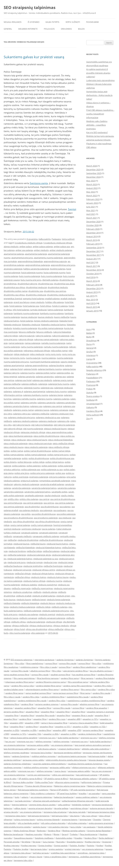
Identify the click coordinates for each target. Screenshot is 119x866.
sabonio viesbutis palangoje (26, 484)
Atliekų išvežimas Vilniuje (24, 830)
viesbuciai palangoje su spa (45, 558)
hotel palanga (15, 306)
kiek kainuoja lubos (60, 815)
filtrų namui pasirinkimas (24, 678)
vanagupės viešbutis (22, 536)
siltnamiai (8, 819)
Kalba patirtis (52, 22)
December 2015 (93, 288)
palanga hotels (30, 369)
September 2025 (93, 173)
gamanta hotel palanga (33, 298)
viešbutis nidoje (43, 607)
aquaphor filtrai (44, 708)
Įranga (89, 359)
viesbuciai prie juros (16, 562)
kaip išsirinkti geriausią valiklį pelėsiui (20, 749)
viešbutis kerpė (39, 599)
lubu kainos (75, 815)
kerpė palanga (26, 320)
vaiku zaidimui (64, 804)
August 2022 (92, 188)
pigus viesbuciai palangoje (16, 443)
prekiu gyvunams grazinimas (101, 823)
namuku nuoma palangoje (56, 346)
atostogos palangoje (13, 268)
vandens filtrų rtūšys (103, 685)
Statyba (89, 392)
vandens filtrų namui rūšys (22, 685)
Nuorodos (60, 841)
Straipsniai (106, 841)
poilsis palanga (19, 465)
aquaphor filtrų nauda (45, 715)
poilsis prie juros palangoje (42, 473)
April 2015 (90, 303)
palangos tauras (42, 410)
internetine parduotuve (44, 659)
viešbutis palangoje (32, 610)
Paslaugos (49, 29)
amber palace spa (62, 246)
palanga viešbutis (29, 384)
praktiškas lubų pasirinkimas (63, 853)
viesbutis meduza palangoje (22, 607)
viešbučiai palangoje (16, 555)
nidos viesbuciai (37, 354)
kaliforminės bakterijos (91, 782)
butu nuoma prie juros (31, 280)
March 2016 (91, 281)
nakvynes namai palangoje (46, 339)
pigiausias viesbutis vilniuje (33, 432)
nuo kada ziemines (23, 801)
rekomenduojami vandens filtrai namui (42, 689)
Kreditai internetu (92, 841)
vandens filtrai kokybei (105, 678)
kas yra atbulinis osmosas (101, 671)
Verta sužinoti (73, 22)
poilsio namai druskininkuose (37, 450)
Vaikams (90, 407)
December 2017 (93, 251)
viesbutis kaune (23, 599)
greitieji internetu (72, 849)
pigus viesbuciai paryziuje (40, 443)
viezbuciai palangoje (36, 621)
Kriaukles (78, 838)
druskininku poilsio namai (15, 291)
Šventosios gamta (39, 183)
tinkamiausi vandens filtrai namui (19, 682)
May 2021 (90, 210)
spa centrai (44, 499)
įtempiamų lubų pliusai (21, 853)
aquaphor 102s (34, 734)
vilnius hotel (19, 629)
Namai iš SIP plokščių (59, 789)
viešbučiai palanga (51, 551)
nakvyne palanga (43, 335)
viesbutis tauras (11, 618)
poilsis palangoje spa (30, 469)
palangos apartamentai (34, 391)
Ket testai (37, 841)
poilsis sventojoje (20, 477)
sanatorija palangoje (21, 488)
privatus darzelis (11, 812)
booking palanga (57, 268)
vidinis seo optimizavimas (63, 775)
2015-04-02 (28, 231)
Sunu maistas (48, 841)
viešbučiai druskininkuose (51, 540)
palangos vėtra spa (22, 413)
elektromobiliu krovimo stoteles (17, 827)
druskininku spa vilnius (14, 294)
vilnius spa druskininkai (36, 629)
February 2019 (92, 243)
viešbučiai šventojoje (53, 566)
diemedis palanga (50, 280)
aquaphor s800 (74, 719)
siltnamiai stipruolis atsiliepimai (46, 801)
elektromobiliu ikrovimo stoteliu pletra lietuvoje (66, 760)
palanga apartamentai (14, 365)
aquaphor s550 (74, 730)
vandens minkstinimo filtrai (89, 734)
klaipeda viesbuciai (12, 324)
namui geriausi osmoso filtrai (65, 693)
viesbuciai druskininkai (28, 540)
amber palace (25, 246)
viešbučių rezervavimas (42, 588)
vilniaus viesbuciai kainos (40, 625)
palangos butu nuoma (56, 391)
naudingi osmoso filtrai (60, 674)
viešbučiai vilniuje (23, 573)
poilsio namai (17, 450)
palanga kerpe (69, 369)
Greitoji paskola (61, 845)
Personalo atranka (12, 841)
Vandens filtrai (93, 411)
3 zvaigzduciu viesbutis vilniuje (28, 242)
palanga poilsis (63, 372)
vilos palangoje (38, 633)
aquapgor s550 (16, 723)
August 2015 (92, 292)
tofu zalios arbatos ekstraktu (53, 823)
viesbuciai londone (17, 551)
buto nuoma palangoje (29, 276)
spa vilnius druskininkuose (47, 521)
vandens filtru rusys (57, 719)
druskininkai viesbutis (58, 287)
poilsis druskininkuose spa (62, 458)
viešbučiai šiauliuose (13, 566)
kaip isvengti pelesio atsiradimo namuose (92, 745)
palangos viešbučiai (40, 413)
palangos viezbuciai (47, 421)
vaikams (25, 797)
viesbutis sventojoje (65, 614)
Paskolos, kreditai (20, 849)
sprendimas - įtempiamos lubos (91, 853)
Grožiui (89, 351)
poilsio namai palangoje (35, 454)
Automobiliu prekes (64, 838)
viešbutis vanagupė (28, 618)
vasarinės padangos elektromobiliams (49, 763)
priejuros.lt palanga (29, 480)
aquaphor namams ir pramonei (100, 711)
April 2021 (90, 214)
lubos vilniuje (104, 815)
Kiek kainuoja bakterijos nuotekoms (33, 789)
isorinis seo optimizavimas (38, 775)
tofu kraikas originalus (77, 823)
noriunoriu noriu (17, 358)
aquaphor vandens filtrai (25, 708)
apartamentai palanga (14, 254)
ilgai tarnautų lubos (38, 849)
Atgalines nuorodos (33, 834)
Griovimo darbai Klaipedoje (99, 830)
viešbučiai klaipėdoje (25, 547)
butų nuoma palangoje (51, 276)
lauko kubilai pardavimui (68, 737)
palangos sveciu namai (23, 410)
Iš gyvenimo (33, 22)
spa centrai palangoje (33, 503)
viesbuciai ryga (50, 562)
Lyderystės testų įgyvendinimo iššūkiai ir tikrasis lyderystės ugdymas (100, 84)
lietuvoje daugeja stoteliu (99, 760)
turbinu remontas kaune (24, 819)
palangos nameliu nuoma (24, 398)
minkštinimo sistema (29, 667)
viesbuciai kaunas (21, 543)
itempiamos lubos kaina (15, 815)
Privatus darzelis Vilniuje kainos (38, 786)
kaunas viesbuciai (29, 317)
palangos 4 (18, 391)
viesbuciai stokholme (33, 566)
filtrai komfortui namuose (48, 678)
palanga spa (60, 376)
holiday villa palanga (54, 302)
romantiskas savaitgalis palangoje (54, 480)
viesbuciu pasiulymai (47, 584)
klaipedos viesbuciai (31, 324)
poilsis (25, 458)
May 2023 (90, 180)
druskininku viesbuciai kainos (60, 294)
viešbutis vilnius (18, 621)
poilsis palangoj (33, 465)
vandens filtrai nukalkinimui (84, 667)
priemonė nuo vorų (89, 737)
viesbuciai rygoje (65, 562)
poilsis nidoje (38, 462)
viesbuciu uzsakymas (22, 592)
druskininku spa (35, 291)
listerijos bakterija (19, 804)
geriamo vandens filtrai (14, 711)
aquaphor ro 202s (51, 734)
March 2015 (91, 307)
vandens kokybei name (13, 689)
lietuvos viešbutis (44, 332)
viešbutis (37, 592)
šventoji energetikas (62, 525)
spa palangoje (46, 510)
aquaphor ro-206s (29, 730)
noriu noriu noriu (53, 354)
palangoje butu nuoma (58, 384)
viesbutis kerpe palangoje (58, 599)
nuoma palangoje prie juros (16, 361)
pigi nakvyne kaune (21, 424)
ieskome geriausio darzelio (101, 808)
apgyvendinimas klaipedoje (30, 261)
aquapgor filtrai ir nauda (82, 715)
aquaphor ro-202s (80, 726)
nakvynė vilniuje (25, 339)
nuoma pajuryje (33, 358)
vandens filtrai (27, 704)
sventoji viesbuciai (12, 529)
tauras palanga (48, 529)
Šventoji (72, 209)
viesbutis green (63, 595)
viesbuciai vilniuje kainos (43, 573)
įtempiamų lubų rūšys (23, 860)
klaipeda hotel (65, 320)
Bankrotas (41, 830)
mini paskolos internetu (58, 827)
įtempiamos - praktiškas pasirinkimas (85, 856)
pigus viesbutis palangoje (36, 447)
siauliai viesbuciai (52, 495)
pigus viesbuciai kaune (37, 439)
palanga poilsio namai (46, 372)
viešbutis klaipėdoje (30, 603)
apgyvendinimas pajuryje (55, 261)
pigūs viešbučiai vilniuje (63, 443)
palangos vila (63, 421)
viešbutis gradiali (23, 595)
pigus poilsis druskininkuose (46, 436)
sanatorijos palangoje (13, 491)
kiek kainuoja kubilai (97, 756)
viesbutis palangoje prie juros (55, 610)
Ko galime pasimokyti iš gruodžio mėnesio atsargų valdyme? (98, 73)
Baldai (81, 29)
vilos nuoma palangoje (19, 633)
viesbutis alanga (49, 592)
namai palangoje (16, 343)
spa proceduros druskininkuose (18, 517)
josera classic (60, 771)
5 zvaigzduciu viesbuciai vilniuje (57, 242)
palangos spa (36, 406)
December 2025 (93, 169)
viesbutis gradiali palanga (43, 595)
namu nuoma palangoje (32, 346)
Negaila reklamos (13, 22)
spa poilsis (26, 514)
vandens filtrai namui (70, 678)
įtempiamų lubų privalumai (15, 856)
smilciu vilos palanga (29, 499)
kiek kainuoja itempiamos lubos (101, 812)
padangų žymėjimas (65, 659)
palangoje (42, 384)
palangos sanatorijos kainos (16, 406)
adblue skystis (20, 808)
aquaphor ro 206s (68, 734)
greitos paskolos (56, 849)
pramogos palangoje (38, 477)
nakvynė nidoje (11, 335)
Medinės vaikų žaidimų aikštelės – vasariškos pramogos (96, 125)
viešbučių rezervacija (21, 588)
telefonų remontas (107, 737)
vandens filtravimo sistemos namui (51, 682)
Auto (88, 329)
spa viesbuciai (65, 517)
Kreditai (99, 845)
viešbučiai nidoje (34, 551)
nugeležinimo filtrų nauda (78, 697)
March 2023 (91, 184)
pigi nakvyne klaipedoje (42, 424)
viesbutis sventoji (47, 614)
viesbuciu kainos (38, 577)
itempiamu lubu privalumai (55, 812)
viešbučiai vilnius (22, 577)
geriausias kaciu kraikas (41, 752)
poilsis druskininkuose (39, 458)
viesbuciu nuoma (54, 581)
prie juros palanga (57, 477)
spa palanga (65, 506)
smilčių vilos (13, 499)
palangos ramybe (29, 402)
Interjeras (90, 355)
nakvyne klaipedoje (62, 332)
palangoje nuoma (32, 387)
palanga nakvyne (11, 372)
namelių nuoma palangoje (53, 343)
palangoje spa (47, 387)
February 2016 (92, 284)
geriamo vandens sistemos (47, 704)
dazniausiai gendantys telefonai (67, 752)
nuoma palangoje (65, 358)
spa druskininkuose (50, 506)
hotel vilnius (45, 306)
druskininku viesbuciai (36, 294)
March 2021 (91, 217)
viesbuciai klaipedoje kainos (48, 547)
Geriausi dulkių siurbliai (23, 782)
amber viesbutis (41, 250)
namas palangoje (32, 343)
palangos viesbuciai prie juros (21, 417)
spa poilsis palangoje (66, 514)
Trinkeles (74, 834)
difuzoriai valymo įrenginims (67, 782)
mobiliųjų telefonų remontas (43, 756)
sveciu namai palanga (20, 525)
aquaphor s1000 (32, 723)
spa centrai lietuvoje (13, 503)
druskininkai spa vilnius (14, 287)
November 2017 (93, 255)
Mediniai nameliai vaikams (73, 830)
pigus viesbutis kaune (14, 447)
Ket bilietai (26, 841)
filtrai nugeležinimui (34, 663)
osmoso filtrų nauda (67, 663)
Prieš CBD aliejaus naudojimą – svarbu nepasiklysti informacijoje (100, 114)
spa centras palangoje (14, 506)
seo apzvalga (94, 793)
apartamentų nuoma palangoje (48, 257)
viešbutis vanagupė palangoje (51, 618)
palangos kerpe (56, 395)
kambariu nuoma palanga (52, 313)
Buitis (88, 336)
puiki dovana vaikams (47, 749)
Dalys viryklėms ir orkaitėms (43, 793)
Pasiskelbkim (92, 22)
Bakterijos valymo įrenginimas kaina (69, 786)
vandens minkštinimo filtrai (53, 697)
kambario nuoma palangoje (26, 313)
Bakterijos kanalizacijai (13, 834)
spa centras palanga (64, 503)
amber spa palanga (24, 250)
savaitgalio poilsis (59, 491)
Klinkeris (47, 834)
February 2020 (92, 229)
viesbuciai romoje (34, 562)
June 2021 (90, 206)
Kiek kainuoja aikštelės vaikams (83, 778)
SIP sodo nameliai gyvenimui (82, 789)
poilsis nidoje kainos (54, 462)
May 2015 (90, 299)
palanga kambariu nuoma (50, 369)
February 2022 (92, 199)
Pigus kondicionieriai (88, 834)
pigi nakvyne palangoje (64, 424)
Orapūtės (97, 819)
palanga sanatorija (26, 376)
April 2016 (90, 277)
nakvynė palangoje (60, 335)
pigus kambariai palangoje (21, 436)
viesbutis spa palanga (28, 614)
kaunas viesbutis (45, 317)
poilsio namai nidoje (61, 450)
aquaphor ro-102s (98, 726)
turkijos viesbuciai (12, 532)
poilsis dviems (10, 462)
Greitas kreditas (45, 845)
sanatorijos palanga (66, 488)
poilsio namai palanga (14, 454)
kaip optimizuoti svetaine (86, 775)
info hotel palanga (21, 309)
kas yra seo (10, 741)
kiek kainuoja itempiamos (39, 815)
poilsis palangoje (49, 465)
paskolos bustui (39, 827)
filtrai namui (85, 693)
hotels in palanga (60, 306)
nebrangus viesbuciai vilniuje (37, 350)
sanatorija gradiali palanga (52, 484)
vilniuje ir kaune (35, 856)
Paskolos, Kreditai (77, 845)
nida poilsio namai (59, 350)
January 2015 (92, 310)
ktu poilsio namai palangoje (50, 328)
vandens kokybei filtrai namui (48, 685)
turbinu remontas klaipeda (48, 819)
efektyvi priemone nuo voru (84, 767)
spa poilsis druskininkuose (43, 514)
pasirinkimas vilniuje (79, 808)
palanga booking (56, 365)
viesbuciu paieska (29, 584)
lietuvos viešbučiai (27, 332)
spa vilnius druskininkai (23, 521)
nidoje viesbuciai (21, 354)
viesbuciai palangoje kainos (19, 558)
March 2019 (91, 240)
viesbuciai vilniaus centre (43, 569)
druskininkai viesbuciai (36, 287)
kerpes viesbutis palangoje (46, 320)
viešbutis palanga (59, 607)
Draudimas (66, 29)
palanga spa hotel (23, 380)
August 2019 (92, 236)
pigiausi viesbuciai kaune (55, 428)
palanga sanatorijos (45, 376)
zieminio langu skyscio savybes (42, 804)
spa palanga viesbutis (29, 510)
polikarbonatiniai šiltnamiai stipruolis (78, 801)
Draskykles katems (75, 841)
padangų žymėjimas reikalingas (17, 763)
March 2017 (91, 266)
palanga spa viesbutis (42, 380)
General (8, 29)
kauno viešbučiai (61, 317)
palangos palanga (61, 398)
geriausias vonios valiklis (33, 760)
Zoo (88, 418)
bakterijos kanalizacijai (64, 797)
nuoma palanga (48, 358)
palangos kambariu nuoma (35, 395)
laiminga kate (85, 819)
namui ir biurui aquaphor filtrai (54, 723)
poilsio (7, 450)
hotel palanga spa (31, 306)
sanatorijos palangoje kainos (37, 491)
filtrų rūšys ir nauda (48, 667)
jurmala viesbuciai (38, 309)
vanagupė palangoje (48, 532)
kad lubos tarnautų (41, 853)
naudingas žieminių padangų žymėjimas (85, 763)
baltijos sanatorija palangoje (36, 268)
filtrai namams (87, 678)
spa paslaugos (59, 510)
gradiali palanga (52, 298)
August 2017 (92, 258)
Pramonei (90, 385)
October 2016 (92, 273)
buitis (17, 797)
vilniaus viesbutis (61, 625)
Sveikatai (90, 400)
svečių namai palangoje (41, 525)
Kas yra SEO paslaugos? (97, 132)
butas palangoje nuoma (54, 272)
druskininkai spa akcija (64, 283)
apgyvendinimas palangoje (37, 265)
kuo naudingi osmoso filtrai (83, 674)
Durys (89, 344)
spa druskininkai (32, 506)
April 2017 (90, 262)
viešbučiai (12, 540)
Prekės (89, 388)
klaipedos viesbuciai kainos (53, 324)
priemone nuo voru (47, 737)
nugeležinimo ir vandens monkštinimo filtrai (86, 700)
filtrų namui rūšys (88, 689)
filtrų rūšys (19, 663)
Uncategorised (93, 403)
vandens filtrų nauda (101, 693)
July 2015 (90, 295)
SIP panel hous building (67, 793)
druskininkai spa (45, 283)
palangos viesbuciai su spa (48, 417)
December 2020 (93, 221)
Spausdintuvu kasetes (23, 838)
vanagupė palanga (29, 532)
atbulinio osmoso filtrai (40, 671)
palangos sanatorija (46, 402)
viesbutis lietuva (47, 603)
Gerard (65, 834)
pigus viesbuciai (18, 439)
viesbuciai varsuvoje (22, 569)
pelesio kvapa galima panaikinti (23, 737)
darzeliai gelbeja (61, 808)
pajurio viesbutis (68, 361)
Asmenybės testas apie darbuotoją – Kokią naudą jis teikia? (99, 95)
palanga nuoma (27, 372)
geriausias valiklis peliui (60, 767)
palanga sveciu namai (63, 380)
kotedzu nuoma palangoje (25, 328)
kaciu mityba (75, 827)
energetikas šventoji (13, 298)
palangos (8, 391)
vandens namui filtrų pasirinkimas (77, 685)
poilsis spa (60, 473)
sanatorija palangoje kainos (44, 488)
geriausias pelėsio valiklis (38, 745)
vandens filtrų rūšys (106, 689)
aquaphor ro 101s (18, 734)
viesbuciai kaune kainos (57, 543)
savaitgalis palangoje (34, 495)
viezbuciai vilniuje (54, 621)
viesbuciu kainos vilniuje (34, 581)
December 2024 (93, 177)
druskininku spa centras (55, 291)
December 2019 (93, 232)
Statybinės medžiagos (44, 838)
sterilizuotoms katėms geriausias (72, 756)
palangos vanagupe (59, 410)
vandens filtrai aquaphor (96, 708)
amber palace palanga (43, 246)
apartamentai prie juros (22, 257)
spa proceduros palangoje (46, 517)
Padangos (90, 374)
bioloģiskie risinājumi (81, 804)
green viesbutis (37, 302)
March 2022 (91, 195)
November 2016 (93, 269)
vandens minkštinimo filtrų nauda (32, 700)
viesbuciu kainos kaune (57, 577)
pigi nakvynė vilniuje (13, 428)
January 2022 (92, 203)
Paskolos (90, 845)
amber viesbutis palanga (61, 250)
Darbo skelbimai (106, 838)
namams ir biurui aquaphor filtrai (83, 723)
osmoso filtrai (51, 663)
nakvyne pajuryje (27, 335)
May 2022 (90, 191)
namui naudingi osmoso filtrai (16, 674)
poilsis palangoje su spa (52, 469)
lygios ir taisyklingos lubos (55, 856)
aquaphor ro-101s (90, 719)
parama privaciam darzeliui (40, 808)
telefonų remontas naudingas (16, 752)
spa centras (49, 503)
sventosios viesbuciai (31, 529)
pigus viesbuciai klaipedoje (60, 439)
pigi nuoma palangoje (33, 428)
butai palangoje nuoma (32, 272)
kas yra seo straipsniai (101, 771)
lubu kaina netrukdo (77, 812)
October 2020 (92, 225)
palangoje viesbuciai (63, 387)
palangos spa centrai (52, 406)
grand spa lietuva (21, 302)
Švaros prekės (92, 396)
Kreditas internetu (11, 845)
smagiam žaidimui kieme (69, 749)
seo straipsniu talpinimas (14, 745)
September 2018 (93, 247)
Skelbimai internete (28, 29)
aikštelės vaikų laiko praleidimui (95, 749)
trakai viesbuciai (63, 529)
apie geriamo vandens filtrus (75, 671)
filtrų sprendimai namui (78, 682)
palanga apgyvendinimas (36, 365)
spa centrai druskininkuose (62, 499)
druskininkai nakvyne (27, 283)
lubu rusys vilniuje (89, 815)
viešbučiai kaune (38, 543)
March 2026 (91, 165)
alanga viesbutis (11, 246)
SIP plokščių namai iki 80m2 (30, 778)
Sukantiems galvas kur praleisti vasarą (34, 57)
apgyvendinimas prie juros (63, 265)
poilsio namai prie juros (58, 454)
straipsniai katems (69, 819)
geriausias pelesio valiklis (79, 771)
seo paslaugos (89, 827)
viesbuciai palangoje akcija (39, 555)
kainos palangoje (55, 309)
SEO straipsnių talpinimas (29, 7)
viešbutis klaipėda (12, 603)
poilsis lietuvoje (25, 462)
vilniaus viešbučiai (20, 625)
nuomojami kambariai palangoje (45, 361)
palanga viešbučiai (12, 384)
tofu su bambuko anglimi (28, 823)
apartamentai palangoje (36, 254)
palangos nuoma (44, 398)
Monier (56, 834)
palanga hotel (16, 369)
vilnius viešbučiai (55, 629)
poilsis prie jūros (21, 473)
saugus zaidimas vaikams (87, 797)
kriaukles (82, 793)
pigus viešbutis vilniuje (58, 447)
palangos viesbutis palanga (25, 421)
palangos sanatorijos (65, 402)
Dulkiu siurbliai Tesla (44, 782)
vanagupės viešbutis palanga (46, 536)
